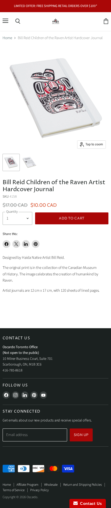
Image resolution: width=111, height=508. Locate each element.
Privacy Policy (39, 490)
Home (7, 38)
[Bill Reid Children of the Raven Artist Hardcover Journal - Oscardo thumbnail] (11, 162)
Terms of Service (14, 490)
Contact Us (90, 503)
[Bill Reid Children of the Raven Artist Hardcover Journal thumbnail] (29, 162)
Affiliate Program (27, 484)
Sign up (81, 434)
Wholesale (51, 484)
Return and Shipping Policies (82, 484)
